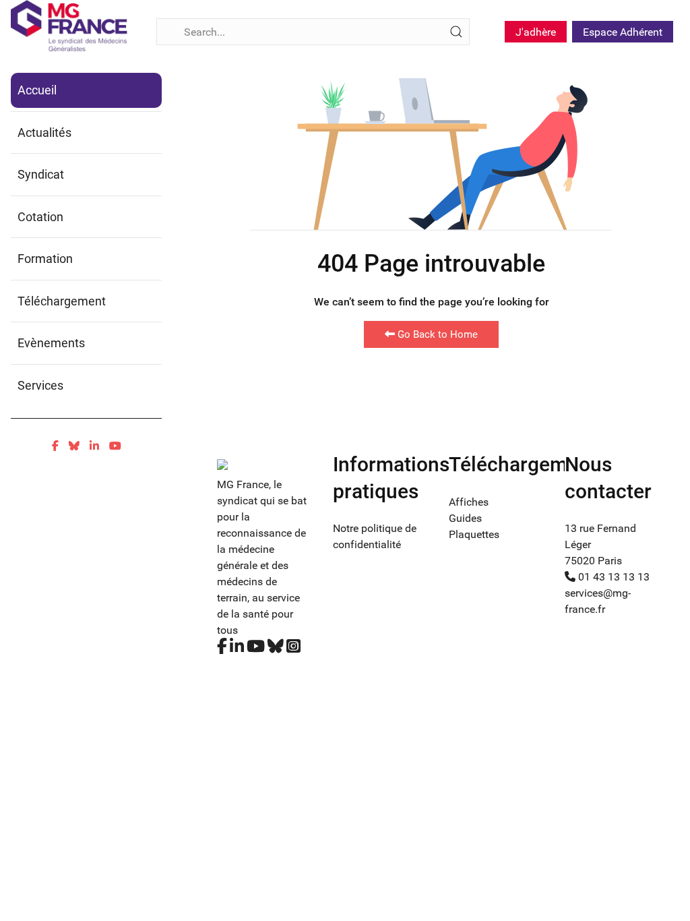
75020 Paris (593, 560)
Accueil (37, 90)
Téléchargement (62, 301)
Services (40, 385)
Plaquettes (474, 534)
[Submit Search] (456, 31)
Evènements (51, 343)
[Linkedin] (94, 446)
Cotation (40, 217)
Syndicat (41, 174)
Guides (465, 518)
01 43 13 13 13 (612, 576)
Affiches (469, 502)
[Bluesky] (74, 446)
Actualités (44, 132)
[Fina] (69, 25)
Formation (45, 258)
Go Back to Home (436, 334)
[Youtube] (115, 446)
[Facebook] (55, 446)
